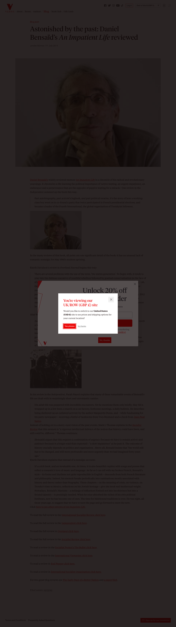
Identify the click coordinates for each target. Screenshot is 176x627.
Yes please (70, 326)
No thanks (82, 326)
